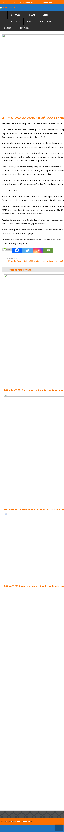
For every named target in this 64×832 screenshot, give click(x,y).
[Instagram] (38, 250)
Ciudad (32, 14)
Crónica (7, 27)
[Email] (48, 250)
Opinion (46, 14)
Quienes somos (9, 2)
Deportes (15, 21)
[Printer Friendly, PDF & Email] (7, 249)
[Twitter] (27, 250)
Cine (29, 21)
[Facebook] (17, 250)
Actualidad (16, 14)
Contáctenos (48, 2)
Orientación (23, 27)
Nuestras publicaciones (29, 2)
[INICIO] (4, 15)
